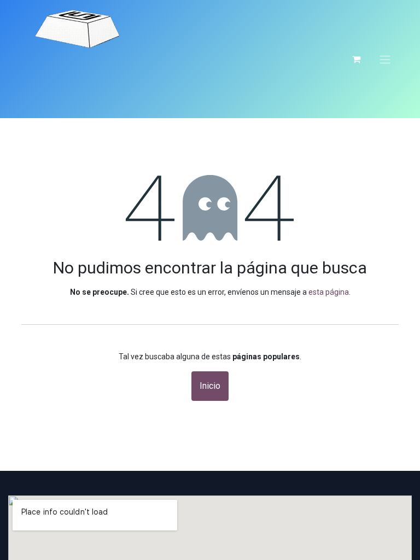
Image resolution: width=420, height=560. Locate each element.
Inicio (210, 386)
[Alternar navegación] (385, 59)
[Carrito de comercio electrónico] (356, 59)
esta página (328, 292)
